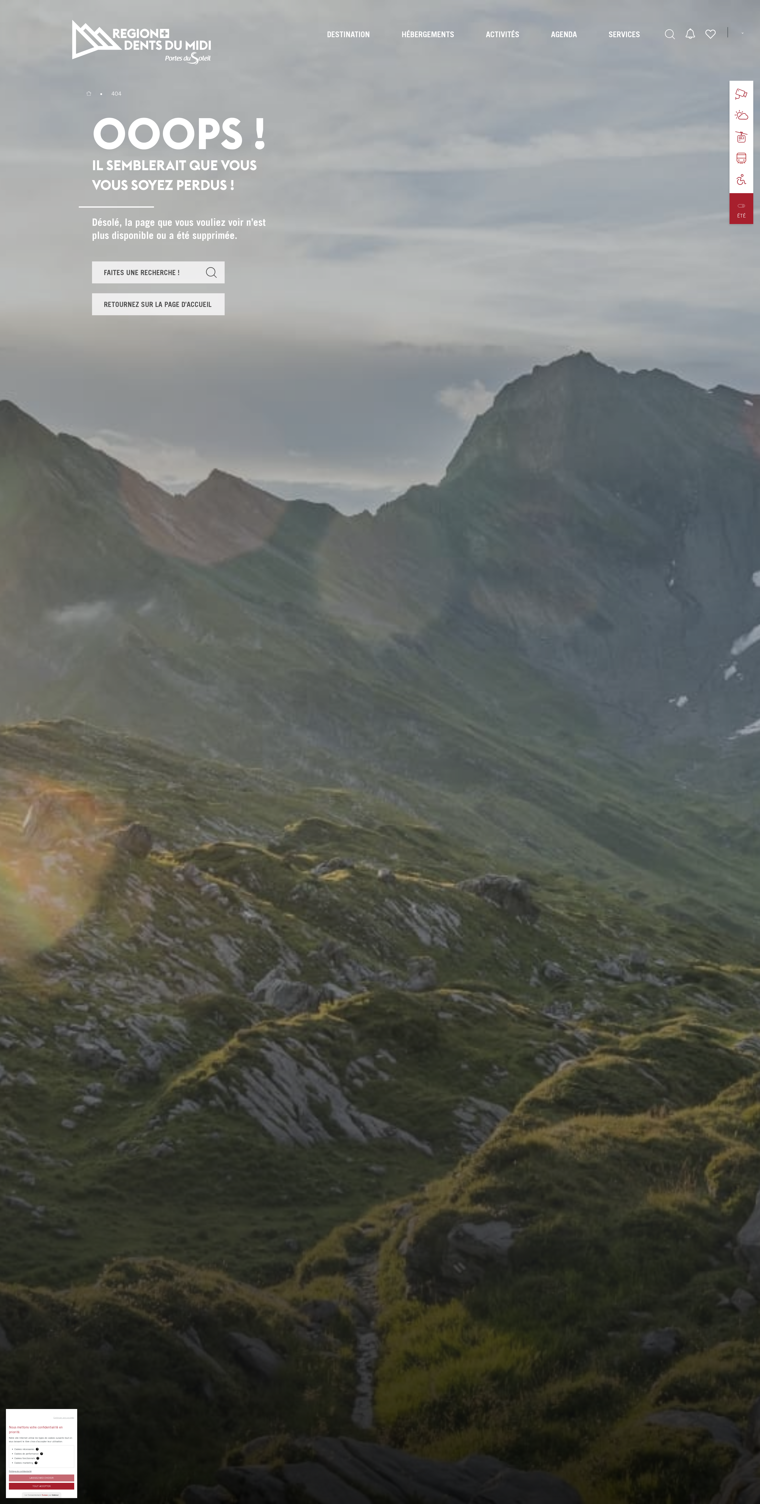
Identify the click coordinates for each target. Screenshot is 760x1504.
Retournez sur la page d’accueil (158, 304)
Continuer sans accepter (63, 1417)
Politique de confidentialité (20, 1471)
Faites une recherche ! (142, 272)
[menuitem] (348, 42)
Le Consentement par (41, 1495)
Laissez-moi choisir (41, 1477)
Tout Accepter (41, 1486)
